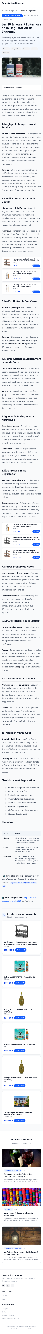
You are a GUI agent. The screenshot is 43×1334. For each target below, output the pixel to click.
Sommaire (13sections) (13, 88)
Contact (4, 1312)
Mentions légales (8, 1315)
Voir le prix (36, 265)
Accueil (4, 1296)
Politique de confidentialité (11, 1319)
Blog (3, 1299)
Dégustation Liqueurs (9, 11)
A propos (5, 1309)
